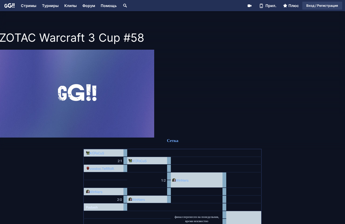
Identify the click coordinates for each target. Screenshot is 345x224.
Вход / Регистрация (322, 5)
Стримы (28, 5)
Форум (88, 5)
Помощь (109, 5)
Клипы (70, 5)
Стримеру (249, 6)
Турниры (50, 5)
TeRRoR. (108, 169)
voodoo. (95, 169)
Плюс (293, 5)
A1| (91, 153)
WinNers (182, 180)
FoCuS (99, 153)
